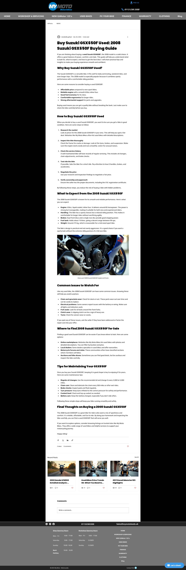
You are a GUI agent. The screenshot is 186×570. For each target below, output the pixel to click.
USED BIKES (123, 542)
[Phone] (122, 9)
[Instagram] (50, 524)
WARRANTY (123, 553)
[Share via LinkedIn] (67, 440)
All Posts (50, 23)
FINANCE (123, 549)
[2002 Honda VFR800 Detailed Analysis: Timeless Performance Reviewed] (62, 469)
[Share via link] (72, 440)
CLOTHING (123, 557)
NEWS (58, 23)
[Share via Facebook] (58, 440)
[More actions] (128, 37)
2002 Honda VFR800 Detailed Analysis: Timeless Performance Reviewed (61, 481)
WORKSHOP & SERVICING (123, 534)
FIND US (136, 3)
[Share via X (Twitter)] (63, 440)
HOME (123, 530)
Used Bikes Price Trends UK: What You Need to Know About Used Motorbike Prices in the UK (92, 481)
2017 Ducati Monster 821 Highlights (124, 481)
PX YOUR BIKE (123, 546)
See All (137, 457)
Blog (122, 561)
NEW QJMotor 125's (123, 538)
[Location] (131, 2)
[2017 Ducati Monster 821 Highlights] (124, 469)
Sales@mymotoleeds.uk (127, 524)
